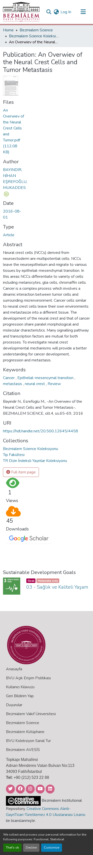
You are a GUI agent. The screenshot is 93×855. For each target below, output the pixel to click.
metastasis (13, 384)
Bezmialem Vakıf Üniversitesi (31, 714)
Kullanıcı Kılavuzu (20, 687)
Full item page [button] (23, 472)
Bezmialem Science (22, 723)
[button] (21, 12)
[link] (13, 131)
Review (54, 384)
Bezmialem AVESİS (23, 750)
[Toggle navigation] (83, 12)
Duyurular (14, 705)
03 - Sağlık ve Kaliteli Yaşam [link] (57, 587)
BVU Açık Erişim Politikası (28, 678)
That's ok (12, 847)
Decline (31, 847)
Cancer (9, 378)
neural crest (35, 384)
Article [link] (8, 235)
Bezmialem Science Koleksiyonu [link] (34, 36)
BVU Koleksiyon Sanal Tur (28, 741)
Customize (51, 847)
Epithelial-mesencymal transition (45, 378)
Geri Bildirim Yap (20, 696)
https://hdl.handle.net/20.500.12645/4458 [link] (40, 431)
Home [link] (8, 30)
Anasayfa (14, 669)
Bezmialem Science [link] (36, 30)
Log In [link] (66, 12)
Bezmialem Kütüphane (25, 732)
